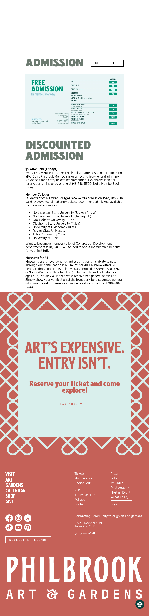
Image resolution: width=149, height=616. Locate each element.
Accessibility (119, 497)
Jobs (114, 478)
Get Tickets (107, 63)
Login (115, 504)
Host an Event (120, 492)
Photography (120, 487)
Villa (77, 490)
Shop (10, 496)
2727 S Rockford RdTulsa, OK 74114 (88, 524)
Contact (80, 504)
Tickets (79, 473)
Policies (79, 499)
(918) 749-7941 (84, 533)
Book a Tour (82, 483)
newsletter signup (28, 540)
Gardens (14, 485)
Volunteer (117, 483)
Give (9, 501)
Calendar (15, 491)
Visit (10, 474)
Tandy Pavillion (84, 494)
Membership (83, 478)
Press (114, 473)
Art (9, 480)
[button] (139, 604)
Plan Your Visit (74, 404)
